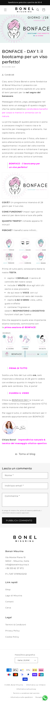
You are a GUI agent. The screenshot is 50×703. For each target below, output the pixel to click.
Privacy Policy (12, 630)
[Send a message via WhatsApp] (45, 698)
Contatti (9, 601)
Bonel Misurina (17, 685)
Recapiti (38, 697)
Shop (7, 589)
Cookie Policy (12, 637)
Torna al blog (27, 454)
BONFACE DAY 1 (20, 400)
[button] (5, 10)
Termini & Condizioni (15, 624)
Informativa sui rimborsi (36, 685)
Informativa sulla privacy (26, 689)
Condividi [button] (9, 75)
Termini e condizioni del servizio (26, 693)
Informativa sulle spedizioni (22, 697)
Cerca (8, 607)
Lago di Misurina (13, 595)
